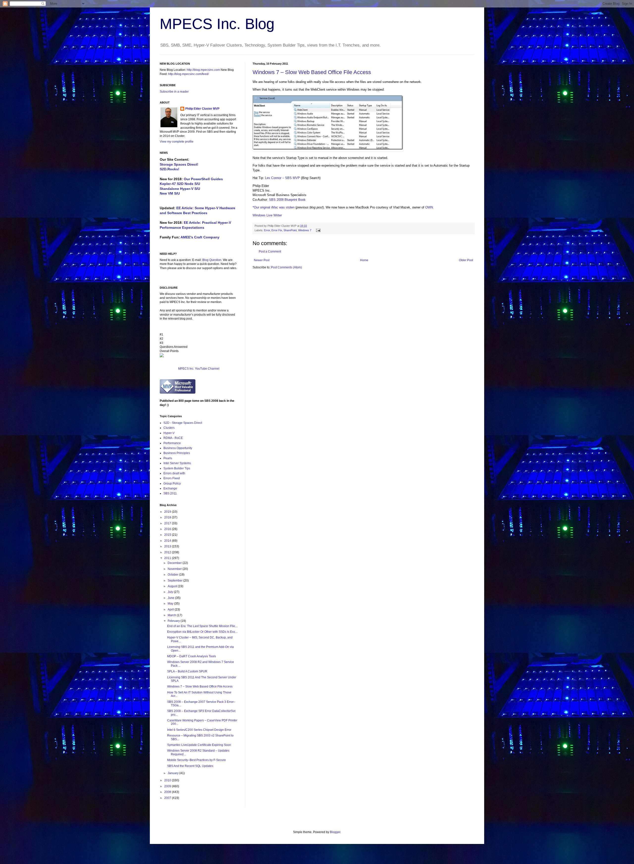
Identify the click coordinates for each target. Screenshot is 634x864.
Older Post (466, 260)
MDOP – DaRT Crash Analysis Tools (191, 656)
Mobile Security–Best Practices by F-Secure (196, 760)
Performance (172, 443)
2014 (168, 540)
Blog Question (211, 260)
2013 (168, 546)
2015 (168, 534)
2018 (168, 517)
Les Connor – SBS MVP (282, 178)
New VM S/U (170, 193)
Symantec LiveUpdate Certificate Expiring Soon (199, 745)
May (171, 603)
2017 (168, 523)
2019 (168, 511)
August (173, 586)
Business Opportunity (177, 448)
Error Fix (276, 230)
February (174, 621)
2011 (168, 558)
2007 (168, 798)
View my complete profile (176, 141)
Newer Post (261, 260)
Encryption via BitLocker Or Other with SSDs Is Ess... (202, 632)
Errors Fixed (171, 478)
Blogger (335, 832)
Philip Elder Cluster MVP (202, 108)
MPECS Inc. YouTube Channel (198, 368)
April (171, 609)
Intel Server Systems (177, 463)
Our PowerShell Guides (203, 179)
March (172, 615)
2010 (168, 780)
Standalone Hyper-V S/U (180, 189)
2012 (168, 552)
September (175, 580)
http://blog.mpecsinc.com (203, 70)
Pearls (167, 458)
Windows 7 (304, 230)
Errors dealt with (174, 473)
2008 (168, 792)
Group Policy (172, 483)
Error (267, 230)
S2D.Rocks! (169, 169)
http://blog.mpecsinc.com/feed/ (188, 74)
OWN (429, 207)
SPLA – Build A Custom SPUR (187, 671)
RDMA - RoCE (173, 438)
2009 (168, 786)
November (175, 569)
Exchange (170, 488)
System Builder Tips (176, 468)
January (173, 773)
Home (364, 260)
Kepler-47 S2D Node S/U (180, 184)
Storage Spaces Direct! (179, 164)
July (171, 592)
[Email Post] (317, 230)
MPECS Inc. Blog (217, 24)
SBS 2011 (170, 493)
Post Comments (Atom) (286, 267)
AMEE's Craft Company (200, 237)
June (171, 598)
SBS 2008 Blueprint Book (287, 200)
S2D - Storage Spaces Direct (182, 423)
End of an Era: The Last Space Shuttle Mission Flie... (202, 626)
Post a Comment (270, 251)
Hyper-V (169, 433)
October (173, 574)
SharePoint (290, 230)
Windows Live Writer (267, 215)
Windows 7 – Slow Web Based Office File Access (312, 72)
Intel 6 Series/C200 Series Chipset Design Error (199, 730)
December (175, 563)
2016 (168, 529)
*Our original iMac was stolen (273, 207)
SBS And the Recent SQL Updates (190, 766)
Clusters (169, 428)
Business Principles (176, 453)
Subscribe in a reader (174, 91)
